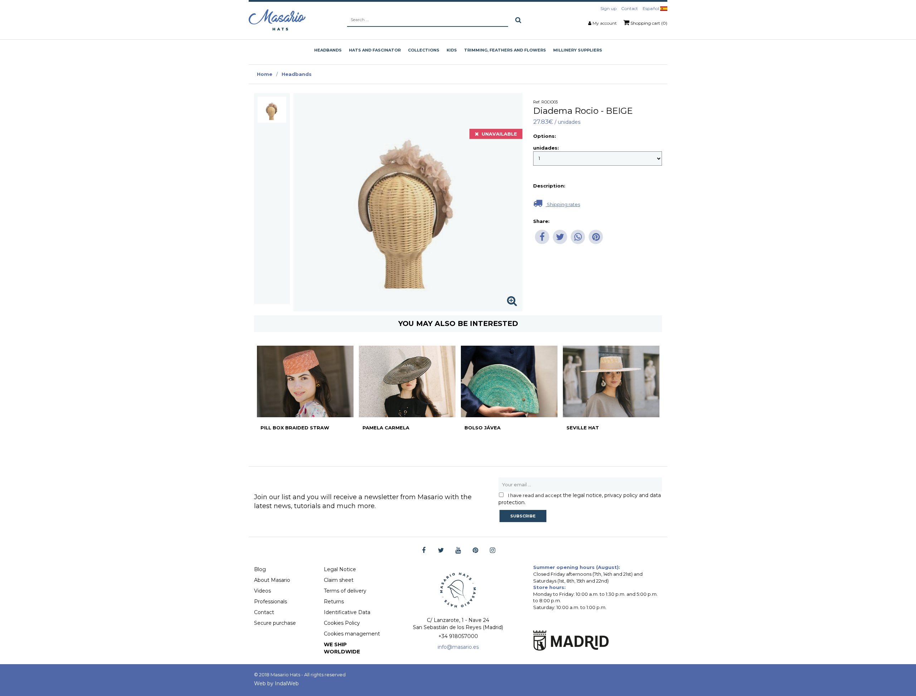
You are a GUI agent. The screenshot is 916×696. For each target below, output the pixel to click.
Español (651, 8)
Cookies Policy (342, 623)
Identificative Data (347, 612)
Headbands (297, 74)
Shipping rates (563, 204)
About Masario (272, 580)
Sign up (608, 8)
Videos (262, 591)
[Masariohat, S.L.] (277, 20)
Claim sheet (339, 580)
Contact (629, 8)
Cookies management (352, 634)
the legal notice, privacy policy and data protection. (579, 499)
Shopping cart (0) (648, 23)
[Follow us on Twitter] (441, 550)
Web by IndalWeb (276, 683)
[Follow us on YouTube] (458, 550)
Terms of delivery (345, 591)
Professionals (270, 601)
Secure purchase (275, 623)
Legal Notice (340, 569)
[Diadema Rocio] (272, 110)
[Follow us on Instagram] (492, 550)
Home (264, 74)
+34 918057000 (458, 636)
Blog (260, 569)
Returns (334, 601)
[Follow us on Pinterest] (475, 550)
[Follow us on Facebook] (424, 550)
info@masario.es (458, 647)
